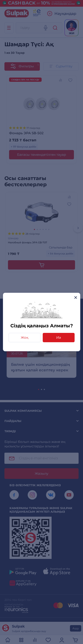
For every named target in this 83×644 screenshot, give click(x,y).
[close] (75, 297)
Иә (58, 337)
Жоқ (24, 337)
